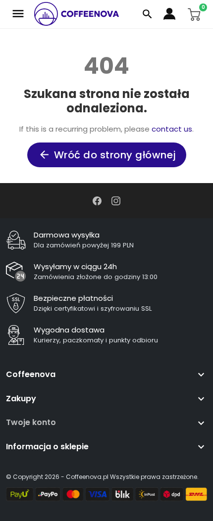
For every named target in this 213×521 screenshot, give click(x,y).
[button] (147, 14)
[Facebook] (97, 200)
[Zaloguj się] (170, 14)
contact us (172, 129)
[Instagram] (115, 200)
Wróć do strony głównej (107, 155)
